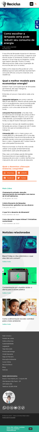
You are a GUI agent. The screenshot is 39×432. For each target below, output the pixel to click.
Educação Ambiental (9, 359)
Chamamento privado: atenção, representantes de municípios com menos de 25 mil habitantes (18, 194)
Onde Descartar (7, 354)
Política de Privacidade (8, 417)
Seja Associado (7, 349)
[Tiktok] (23, 407)
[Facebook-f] (19, 407)
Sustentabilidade (8, 343)
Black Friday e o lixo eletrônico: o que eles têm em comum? (17, 257)
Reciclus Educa (7, 364)
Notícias (5, 370)
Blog (4, 367)
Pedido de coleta (8, 338)
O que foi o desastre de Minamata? (15, 212)
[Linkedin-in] (11, 407)
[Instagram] (8, 407)
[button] (31, 4)
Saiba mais (6, 261)
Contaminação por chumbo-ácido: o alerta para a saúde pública (17, 289)
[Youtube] (15, 407)
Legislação (5, 346)
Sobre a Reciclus (7, 341)
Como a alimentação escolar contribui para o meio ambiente (18, 320)
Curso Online (6, 362)
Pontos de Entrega (8, 351)
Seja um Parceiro (8, 357)
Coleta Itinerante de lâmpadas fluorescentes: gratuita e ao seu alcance (17, 204)
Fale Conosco (6, 336)
